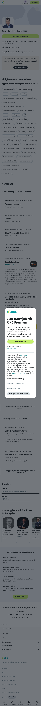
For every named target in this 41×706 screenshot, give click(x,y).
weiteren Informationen (18, 373)
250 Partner (23, 355)
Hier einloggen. (11, 348)
